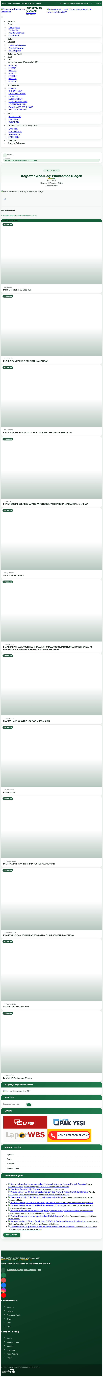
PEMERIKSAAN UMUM (17, 104)
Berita (9, 1159)
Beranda (11, 21)
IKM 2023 (12, 73)
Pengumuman (13, 1168)
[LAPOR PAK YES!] (69, 1127)
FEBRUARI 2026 (15, 132)
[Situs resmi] (51, 1275)
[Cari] (29, 1104)
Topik (9, 1358)
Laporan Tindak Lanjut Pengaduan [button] (23, 125)
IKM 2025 (12, 78)
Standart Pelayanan (16, 143)
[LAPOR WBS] (25, 1140)
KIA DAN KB (13, 96)
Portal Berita (11, 1235)
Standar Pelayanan (16, 48)
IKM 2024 (13, 76)
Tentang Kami (14, 27)
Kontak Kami (14, 35)
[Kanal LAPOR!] (51, 1280)
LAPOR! (99, 3)
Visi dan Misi (13, 30)
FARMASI (12, 88)
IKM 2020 (13, 65)
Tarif (10, 59)
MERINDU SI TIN (15, 116)
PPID (10, 56)
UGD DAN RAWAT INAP (18, 109)
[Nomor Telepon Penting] (69, 1140)
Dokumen (12, 140)
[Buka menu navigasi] (2, 17)
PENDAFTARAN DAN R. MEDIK (21, 107)
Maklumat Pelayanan (17, 45)
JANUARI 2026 (14, 134)
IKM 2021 (12, 68)
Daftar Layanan (15, 50)
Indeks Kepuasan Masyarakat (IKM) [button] (23, 62)
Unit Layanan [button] (13, 85)
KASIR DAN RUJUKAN (17, 93)
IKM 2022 (12, 71)
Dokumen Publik (15, 54)
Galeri (10, 39)
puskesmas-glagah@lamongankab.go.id (76, 3)
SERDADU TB (14, 122)
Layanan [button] (11, 41)
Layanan (10, 1311)
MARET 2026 (14, 137)
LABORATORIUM (15, 99)
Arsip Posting (12, 1354)
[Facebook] (51, 1285)
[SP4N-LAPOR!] (25, 1127)
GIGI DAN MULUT (15, 91)
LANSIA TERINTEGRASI (18, 101)
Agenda (10, 1154)
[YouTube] (51, 1295)
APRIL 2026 (13, 129)
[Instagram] (51, 1290)
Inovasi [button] (11, 113)
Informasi (6, 158)
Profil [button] (10, 24)
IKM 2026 (12, 81)
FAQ (9, 1323)
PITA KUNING (14, 119)
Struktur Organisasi (16, 33)
